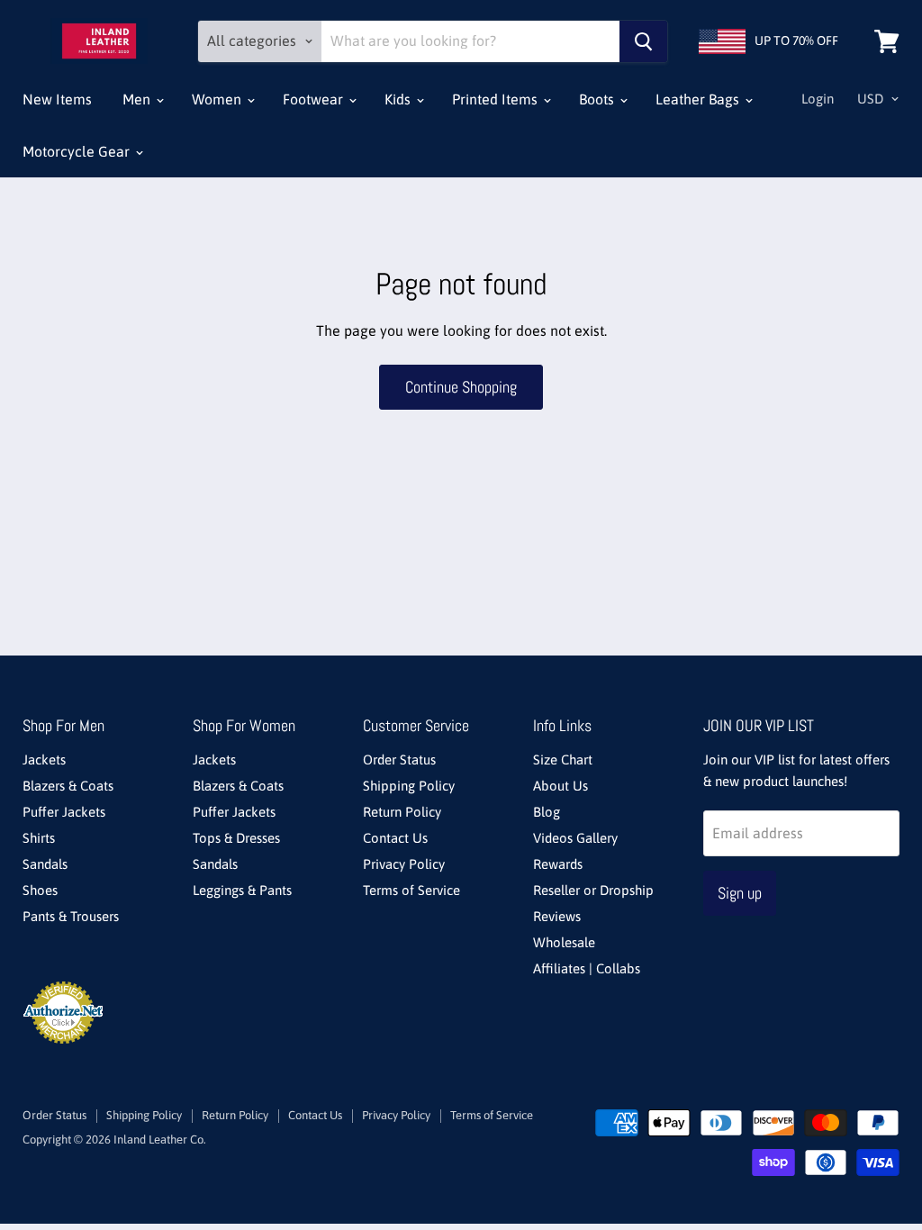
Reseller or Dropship (593, 890)
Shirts (39, 838)
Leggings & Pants (242, 890)
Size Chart (562, 759)
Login (817, 98)
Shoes (40, 890)
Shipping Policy (409, 785)
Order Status (399, 759)
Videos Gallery (575, 838)
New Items (57, 99)
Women (218, 99)
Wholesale (564, 942)
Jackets (44, 759)
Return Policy (402, 811)
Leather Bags (699, 99)
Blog (546, 811)
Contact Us (395, 838)
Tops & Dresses (236, 838)
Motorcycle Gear (78, 151)
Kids (399, 99)
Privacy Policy (404, 864)
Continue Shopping (461, 386)
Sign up (740, 892)
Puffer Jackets (64, 811)
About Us (560, 785)
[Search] (643, 41)
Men (138, 99)
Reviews (557, 916)
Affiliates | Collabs (586, 968)
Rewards (558, 864)
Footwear (315, 99)
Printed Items (496, 99)
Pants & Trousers (71, 916)
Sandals (45, 864)
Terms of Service (411, 890)
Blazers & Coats (68, 785)
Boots (598, 99)
